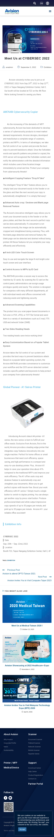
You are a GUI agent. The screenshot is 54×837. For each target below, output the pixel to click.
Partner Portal (35, 783)
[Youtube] (10, 798)
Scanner (32, 734)
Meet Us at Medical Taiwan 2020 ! (27, 626)
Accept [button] (22, 829)
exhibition (11, 560)
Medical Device (11, 767)
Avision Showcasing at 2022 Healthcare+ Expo (27, 665)
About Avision (11, 734)
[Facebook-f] (5, 798)
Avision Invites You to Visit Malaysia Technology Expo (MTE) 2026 (27, 706)
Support (32, 762)
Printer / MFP (10, 762)
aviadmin (9, 67)
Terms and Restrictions (12, 831)
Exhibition (47, 67)
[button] (50, 11)
